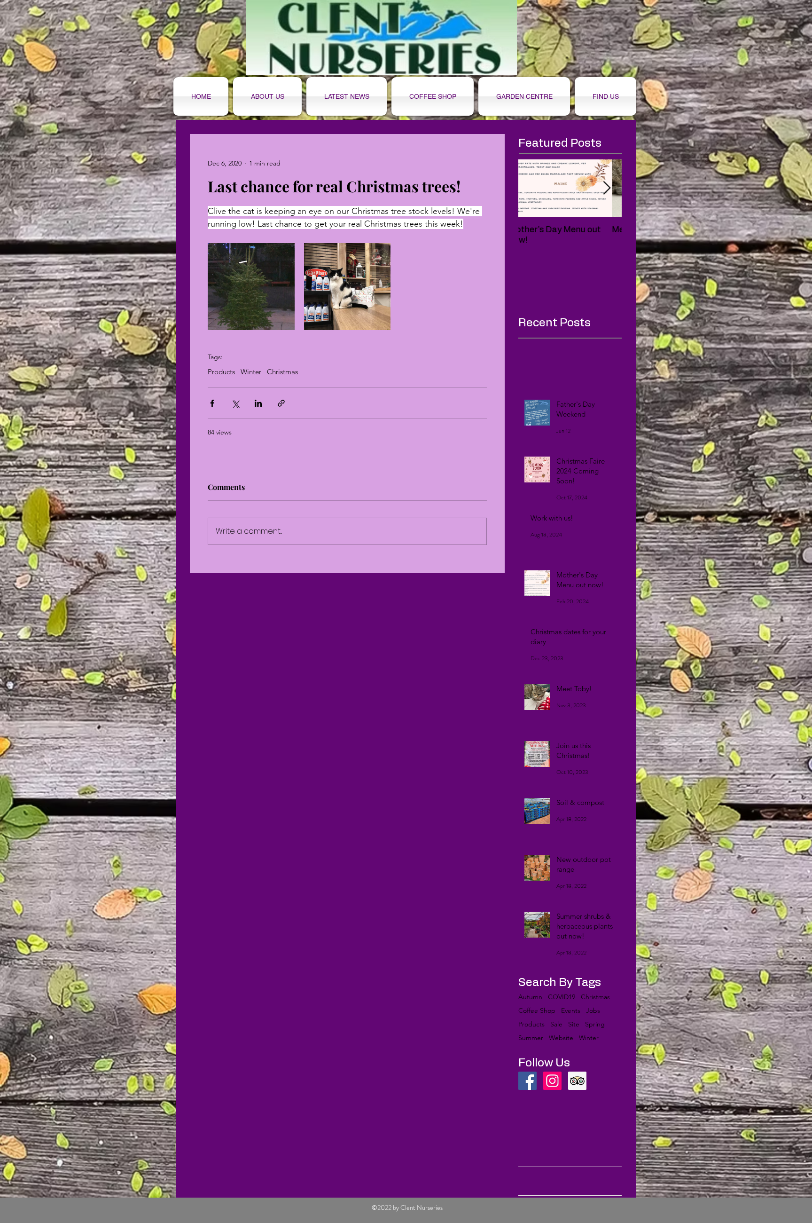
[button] (432, 96)
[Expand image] (251, 286)
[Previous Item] (533, 188)
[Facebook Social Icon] (527, 1081)
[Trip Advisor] (577, 1081)
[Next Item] (606, 188)
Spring (595, 1024)
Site (573, 1024)
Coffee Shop (536, 1011)
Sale (556, 1024)
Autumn (530, 997)
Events (570, 1011)
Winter (251, 372)
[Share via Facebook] (212, 403)
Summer (530, 1038)
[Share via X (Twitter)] (235, 403)
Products (221, 372)
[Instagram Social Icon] (552, 1081)
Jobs (593, 1011)
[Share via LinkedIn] (258, 403)
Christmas (282, 372)
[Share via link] (281, 403)
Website (561, 1038)
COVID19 (561, 997)
